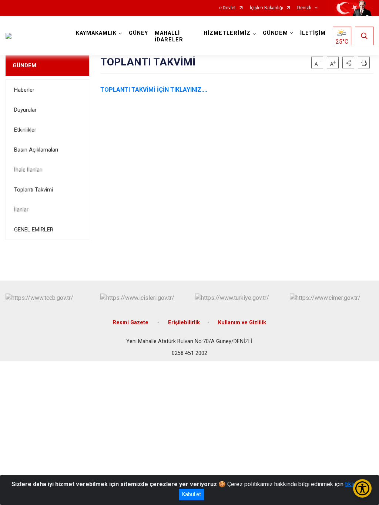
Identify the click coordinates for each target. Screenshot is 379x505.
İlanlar (21, 209)
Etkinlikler (25, 129)
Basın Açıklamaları (36, 149)
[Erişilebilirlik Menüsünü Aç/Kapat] (362, 488)
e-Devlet (227, 8)
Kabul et (191, 494)
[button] (348, 62)
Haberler (24, 90)
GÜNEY (138, 33)
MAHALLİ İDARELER (169, 36)
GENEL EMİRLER (33, 229)
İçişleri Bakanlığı (266, 8)
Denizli (304, 8)
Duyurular (25, 109)
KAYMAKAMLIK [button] (96, 33)
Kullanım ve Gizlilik (242, 322)
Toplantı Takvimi (33, 189)
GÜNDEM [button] (275, 33)
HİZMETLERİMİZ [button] (227, 33)
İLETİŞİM (313, 33)
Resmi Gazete (131, 322)
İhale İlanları (28, 169)
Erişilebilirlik (184, 322)
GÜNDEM (24, 65)
